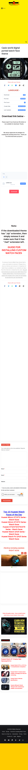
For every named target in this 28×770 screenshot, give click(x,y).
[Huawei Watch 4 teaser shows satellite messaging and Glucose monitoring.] (5, 700)
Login (14, 763)
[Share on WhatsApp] (12, 85)
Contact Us (9, 763)
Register (19, 763)
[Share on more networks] (23, 85)
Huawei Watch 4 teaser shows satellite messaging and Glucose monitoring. (18, 700)
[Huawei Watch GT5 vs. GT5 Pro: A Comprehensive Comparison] (5, 694)
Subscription (15, 760)
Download (23, 183)
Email (3, 475)
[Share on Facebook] (4, 85)
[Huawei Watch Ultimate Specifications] (5, 707)
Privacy (20, 760)
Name (3, 468)
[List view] (6, 177)
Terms (25, 760)
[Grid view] (4, 177)
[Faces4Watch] (14, 3)
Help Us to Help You (6, 760)
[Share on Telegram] (8, 85)
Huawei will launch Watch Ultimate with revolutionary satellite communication (17, 713)
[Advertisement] (14, 25)
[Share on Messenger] (15, 85)
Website (3, 481)
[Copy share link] (19, 85)
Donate (7, 758)
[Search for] (26, 42)
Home (3, 758)
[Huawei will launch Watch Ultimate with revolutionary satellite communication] (5, 714)
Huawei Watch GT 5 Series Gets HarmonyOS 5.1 (11, 686)
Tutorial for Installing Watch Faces (18, 758)
